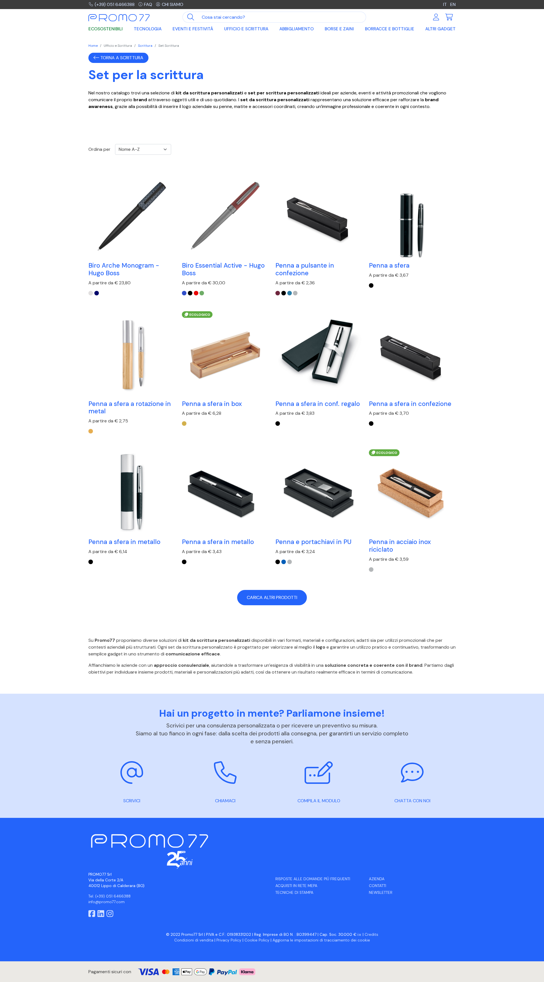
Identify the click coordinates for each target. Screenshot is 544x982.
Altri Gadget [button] (440, 29)
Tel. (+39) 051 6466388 (109, 896)
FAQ (148, 4)
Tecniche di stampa (294, 892)
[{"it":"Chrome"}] (90, 293)
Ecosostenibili (105, 29)
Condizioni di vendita (193, 940)
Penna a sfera (389, 265)
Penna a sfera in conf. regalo (317, 404)
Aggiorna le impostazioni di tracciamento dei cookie (321, 940)
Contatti (377, 885)
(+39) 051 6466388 (115, 4)
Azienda (376, 879)
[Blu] (184, 293)
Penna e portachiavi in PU (313, 542)
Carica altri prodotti (272, 597)
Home (93, 45)
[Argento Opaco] (295, 293)
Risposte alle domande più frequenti (312, 879)
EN (453, 4)
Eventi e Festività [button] (193, 29)
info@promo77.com (106, 902)
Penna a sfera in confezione (410, 404)
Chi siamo (172, 4)
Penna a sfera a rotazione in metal (129, 408)
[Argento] (289, 562)
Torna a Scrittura (121, 58)
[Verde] (201, 293)
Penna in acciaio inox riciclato (400, 546)
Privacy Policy (228, 940)
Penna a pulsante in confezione (304, 269)
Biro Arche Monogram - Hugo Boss (123, 269)
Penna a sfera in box (212, 404)
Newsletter (380, 892)
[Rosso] (196, 293)
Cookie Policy (257, 940)
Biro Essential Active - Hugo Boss (223, 269)
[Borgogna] (277, 293)
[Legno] (90, 431)
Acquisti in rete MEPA (296, 885)
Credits (371, 934)
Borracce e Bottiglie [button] (389, 29)
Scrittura (145, 45)
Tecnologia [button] (148, 29)
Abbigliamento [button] (296, 29)
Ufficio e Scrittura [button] (246, 29)
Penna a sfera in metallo (124, 542)
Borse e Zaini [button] (339, 29)
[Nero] (190, 293)
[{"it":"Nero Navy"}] (96, 293)
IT (445, 4)
